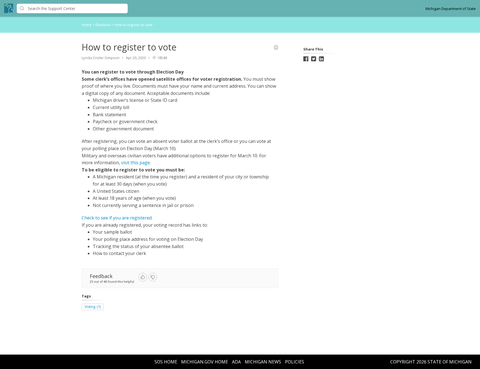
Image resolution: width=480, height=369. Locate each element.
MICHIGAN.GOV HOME (204, 362)
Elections (103, 24)
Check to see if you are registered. (117, 218)
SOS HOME (165, 362)
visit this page (135, 163)
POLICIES (294, 362)
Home (87, 24)
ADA (236, 362)
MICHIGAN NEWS (263, 362)
